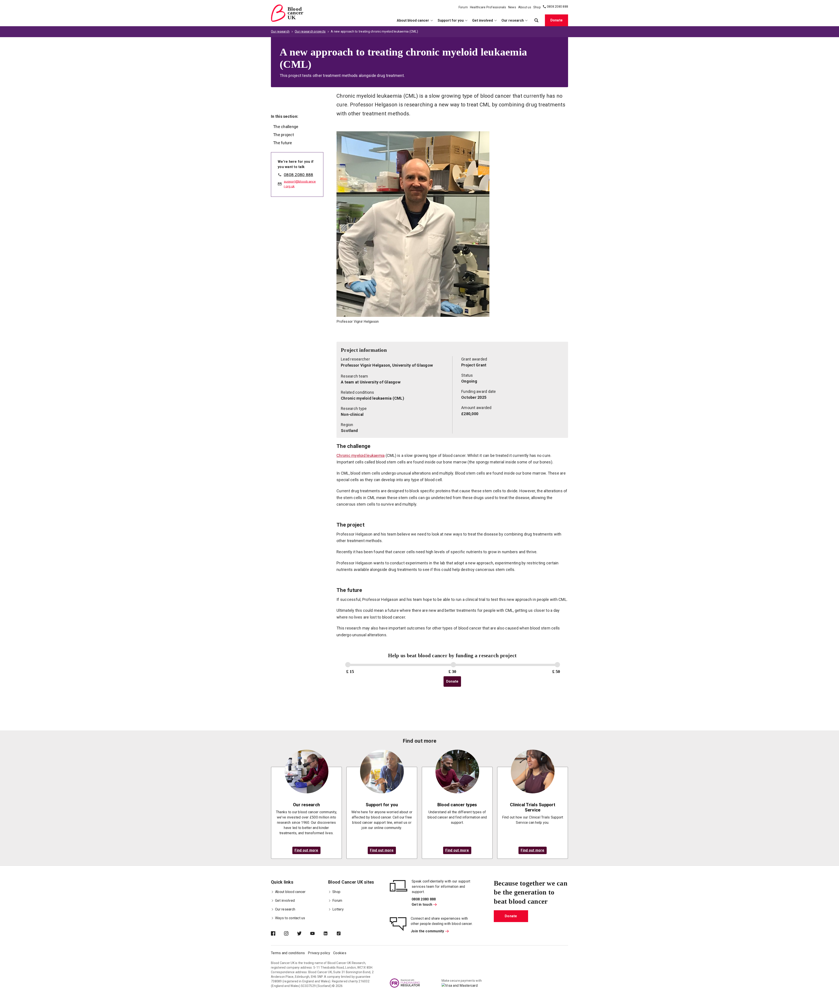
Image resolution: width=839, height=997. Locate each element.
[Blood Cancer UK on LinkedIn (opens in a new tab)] (329, 933)
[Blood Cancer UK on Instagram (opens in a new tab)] (290, 933)
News (512, 7)
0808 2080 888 (557, 6)
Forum (463, 7)
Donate (556, 20)
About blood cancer (413, 20)
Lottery (338, 909)
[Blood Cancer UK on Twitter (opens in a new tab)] (303, 933)
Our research (512, 20)
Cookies (339, 953)
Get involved (482, 20)
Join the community (427, 931)
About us (524, 7)
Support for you (451, 20)
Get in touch (422, 904)
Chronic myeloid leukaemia (360, 455)
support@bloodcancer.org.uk (300, 183)
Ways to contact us (290, 918)
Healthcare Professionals (488, 7)
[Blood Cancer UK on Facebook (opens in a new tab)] (277, 933)
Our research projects (310, 31)
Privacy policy (319, 953)
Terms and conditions (288, 953)
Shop (537, 7)
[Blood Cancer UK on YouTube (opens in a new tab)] (316, 933)
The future (282, 142)
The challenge (285, 126)
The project (283, 134)
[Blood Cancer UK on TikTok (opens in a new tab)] (343, 933)
